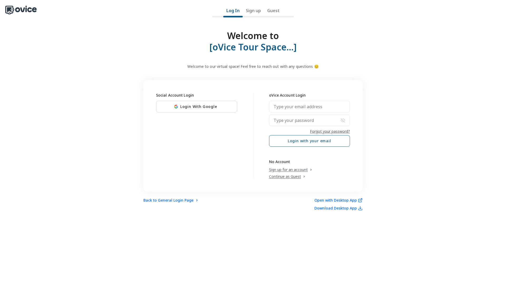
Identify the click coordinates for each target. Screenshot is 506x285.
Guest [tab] (273, 10)
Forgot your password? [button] (330, 131)
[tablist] (253, 12)
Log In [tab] (233, 10)
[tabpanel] (253, 117)
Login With (198, 106)
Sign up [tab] (253, 10)
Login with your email (309, 140)
